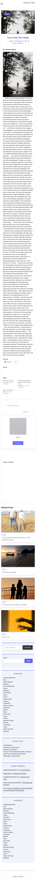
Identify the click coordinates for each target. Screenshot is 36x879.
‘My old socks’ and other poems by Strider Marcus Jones (24, 382)
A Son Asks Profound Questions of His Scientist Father (16, 538)
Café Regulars (7, 745)
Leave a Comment (18, 43)
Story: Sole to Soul (8, 380)
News (5, 712)
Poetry (5, 716)
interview (6, 701)
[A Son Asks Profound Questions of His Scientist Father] (18, 521)
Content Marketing (8, 686)
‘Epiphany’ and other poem (11, 747)
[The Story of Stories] (18, 556)
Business (6, 684)
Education (6, 690)
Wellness (6, 731)
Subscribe (28, 647)
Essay (5, 695)
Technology (6, 725)
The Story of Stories (9, 572)
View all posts (18, 443)
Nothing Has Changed (10, 749)
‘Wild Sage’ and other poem (11, 756)
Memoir (5, 710)
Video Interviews (8, 729)
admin (11, 41)
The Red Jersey (25, 770)
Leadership (6, 703)
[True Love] (18, 621)
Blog (4, 680)
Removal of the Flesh (20, 773)
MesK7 (21, 876)
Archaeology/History (9, 678)
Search (5, 657)
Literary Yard (29, 2)
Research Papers (8, 720)
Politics (5, 718)
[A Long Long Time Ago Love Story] (18, 588)
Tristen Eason (7, 773)
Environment (7, 693)
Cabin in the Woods (8, 390)
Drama (5, 688)
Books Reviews (8, 682)
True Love (5, 637)
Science (5, 722)
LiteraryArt (6, 708)
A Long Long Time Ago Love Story (14, 604)
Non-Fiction (6, 714)
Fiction (7, 14)
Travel (5, 727)
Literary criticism (8, 705)
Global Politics (7, 699)
